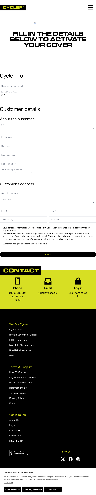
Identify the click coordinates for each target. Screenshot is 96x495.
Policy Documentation (20, 382)
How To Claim (16, 441)
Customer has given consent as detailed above (25, 244)
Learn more (8, 483)
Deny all (52, 489)
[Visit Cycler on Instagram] (78, 459)
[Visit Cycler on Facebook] (71, 459)
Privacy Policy (16, 398)
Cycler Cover (16, 329)
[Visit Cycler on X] (63, 459)
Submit (48, 254)
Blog (11, 355)
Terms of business (18, 393)
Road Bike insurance (20, 350)
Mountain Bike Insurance (22, 345)
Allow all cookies (12, 489)
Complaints (15, 435)
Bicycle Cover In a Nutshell (23, 335)
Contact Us (15, 430)
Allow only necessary (32, 489)
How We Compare (18, 372)
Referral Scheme (18, 388)
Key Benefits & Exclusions (22, 377)
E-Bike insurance (18, 340)
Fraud (12, 403)
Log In (12, 425)
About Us (14, 420)
